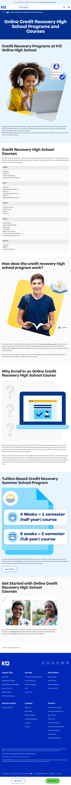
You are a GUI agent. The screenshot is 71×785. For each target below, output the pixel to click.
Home (3, 12)
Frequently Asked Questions (33, 677)
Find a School (52, 677)
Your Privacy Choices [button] (24, 773)
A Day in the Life (7, 688)
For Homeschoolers (54, 723)
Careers (27, 726)
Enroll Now (52, 781)
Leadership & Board (31, 719)
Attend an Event (7, 692)
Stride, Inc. (28, 707)
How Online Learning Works (10, 684)
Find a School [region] (23, 7)
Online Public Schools (54, 707)
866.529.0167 (15, 631)
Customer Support (30, 684)
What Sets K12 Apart (8, 681)
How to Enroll (52, 681)
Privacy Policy (14, 773)
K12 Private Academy (8, 696)
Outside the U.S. (53, 688)
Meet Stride (28, 711)
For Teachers (52, 734)
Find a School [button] (6, 707)
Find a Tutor (51, 719)
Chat (26, 688)
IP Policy (59, 773)
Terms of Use (5, 773)
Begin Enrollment (53, 684)
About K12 (5, 677)
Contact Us (28, 692)
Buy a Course (52, 715)
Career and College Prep (55, 711)
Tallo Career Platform (54, 738)
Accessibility (52, 773)
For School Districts (54, 730)
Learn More (9, 569)
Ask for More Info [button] (30, 681)
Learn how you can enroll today (48, 2)
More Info (18, 781)
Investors (27, 723)
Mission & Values (30, 715)
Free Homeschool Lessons (56, 726)
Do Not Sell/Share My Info (40, 773)
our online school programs (48, 344)
